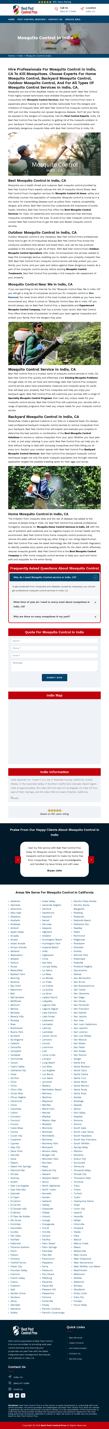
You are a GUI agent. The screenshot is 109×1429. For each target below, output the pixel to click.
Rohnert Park (81, 955)
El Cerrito (16, 1205)
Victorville (79, 1224)
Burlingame (17, 1039)
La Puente (47, 985)
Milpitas (46, 1116)
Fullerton (15, 1285)
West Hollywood (82, 1258)
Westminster (80, 1270)
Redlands (79, 916)
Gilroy (14, 1301)
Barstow (15, 982)
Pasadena (47, 1262)
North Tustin (49, 1189)
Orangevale (48, 1224)
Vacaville (78, 1216)
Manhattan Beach (52, 1089)
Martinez (47, 1097)
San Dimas (79, 1001)
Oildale (46, 1212)
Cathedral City (18, 1070)
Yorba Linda (80, 1293)
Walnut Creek (81, 1243)
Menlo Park (48, 1108)
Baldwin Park (18, 974)
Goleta (14, 1312)
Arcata (14, 939)
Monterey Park (50, 1143)
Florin (14, 1251)
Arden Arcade (18, 943)
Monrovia (47, 1128)
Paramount (48, 1258)
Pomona (46, 1297)
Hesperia (46, 928)
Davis (13, 1159)
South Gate (80, 1128)
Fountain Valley (19, 1270)
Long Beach (48, 1062)
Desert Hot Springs (21, 1166)
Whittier (78, 1278)
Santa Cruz (80, 1078)
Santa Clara (80, 1070)
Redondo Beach (82, 920)
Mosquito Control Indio (38, 55)
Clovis (14, 1105)
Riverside (78, 947)
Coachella (16, 1108)
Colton (14, 1112)
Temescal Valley (82, 1170)
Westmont (79, 1274)
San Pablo (79, 1047)
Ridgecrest (79, 939)
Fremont (15, 1274)
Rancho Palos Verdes (85, 901)
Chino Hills (16, 1089)
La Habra (47, 970)
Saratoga (79, 1101)
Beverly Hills (17, 1016)
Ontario (46, 1216)
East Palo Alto (18, 1189)
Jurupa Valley (49, 966)
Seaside (78, 1105)
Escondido (16, 1228)
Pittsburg (47, 1278)
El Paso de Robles (20, 1216)
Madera (46, 1085)
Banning (15, 978)
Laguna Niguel (50, 1008)
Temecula (79, 1166)
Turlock (78, 1193)
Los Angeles (48, 1070)
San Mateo (79, 1043)
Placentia (47, 1282)
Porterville (47, 1301)
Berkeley (15, 1012)
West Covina (80, 1255)
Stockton (79, 1155)
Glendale (15, 1305)
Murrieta (46, 1162)
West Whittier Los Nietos (87, 1266)
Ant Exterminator (78, 1348)
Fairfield (15, 1239)
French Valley (18, 1278)
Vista (76, 1235)
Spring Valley (81, 1147)
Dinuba (14, 1174)
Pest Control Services (31, 19)
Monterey (47, 1139)
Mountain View (50, 1159)
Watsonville (80, 1251)
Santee (77, 1097)
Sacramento (80, 970)
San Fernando (81, 1005)
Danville (15, 1155)
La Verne (47, 993)
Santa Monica (81, 1085)
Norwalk (46, 1193)
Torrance (78, 1182)
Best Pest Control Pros (53, 1425)
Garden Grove (18, 1293)
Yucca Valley (80, 1305)
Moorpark (47, 1147)
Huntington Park (51, 943)
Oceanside (47, 1208)
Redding (78, 912)
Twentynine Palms (84, 1201)
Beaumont (16, 989)
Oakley (45, 1205)
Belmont (15, 1005)
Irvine (45, 958)
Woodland (79, 1289)
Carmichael (17, 1058)
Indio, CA (90, 11)
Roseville (78, 962)
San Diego (79, 997)
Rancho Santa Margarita (81, 907)
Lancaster (47, 1024)
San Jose (79, 1020)
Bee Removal (75, 1337)
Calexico (15, 1043)
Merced (46, 1112)
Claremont (16, 1101)
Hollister (46, 935)
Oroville (46, 1232)
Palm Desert (48, 1243)
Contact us (55, 19)
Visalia (77, 1232)
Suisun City (80, 1159)
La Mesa (46, 974)
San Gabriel (80, 1012)
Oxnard (46, 1235)
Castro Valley (18, 1066)
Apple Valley (17, 932)
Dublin (14, 1182)
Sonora (77, 1124)
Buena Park (17, 1032)
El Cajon (15, 1197)
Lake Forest (48, 1016)
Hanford (46, 909)
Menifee (46, 1105)
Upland (78, 1212)
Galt (13, 1289)
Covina (14, 1132)
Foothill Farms (18, 1262)
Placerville (47, 1285)
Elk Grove (16, 1220)
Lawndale (47, 1032)
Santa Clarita (81, 1074)
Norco (45, 1182)
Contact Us (74, 1353)
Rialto (77, 932)
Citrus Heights (18, 1097)
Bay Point (16, 985)
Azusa (14, 966)
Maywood (47, 1101)
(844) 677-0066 (68, 11)
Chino (14, 1085)
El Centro (16, 1201)
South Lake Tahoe (84, 1132)
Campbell (16, 1051)
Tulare (77, 1189)
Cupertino (16, 1139)
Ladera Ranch (50, 997)
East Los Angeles (20, 1185)
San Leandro (81, 1028)
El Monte (15, 1212)
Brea (13, 1024)
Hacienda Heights (51, 905)
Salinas (77, 974)
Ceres (13, 1074)
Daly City (15, 1147)
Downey (15, 1178)
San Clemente (81, 993)
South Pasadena (83, 1135)
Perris (45, 1266)
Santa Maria (80, 1081)
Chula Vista (17, 1093)
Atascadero (17, 955)
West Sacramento (83, 1262)
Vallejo (77, 1220)
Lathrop (46, 1028)
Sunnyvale (79, 1162)
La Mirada (47, 978)
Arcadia (15, 935)
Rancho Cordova (51, 1308)
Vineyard (78, 1228)
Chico (13, 1081)
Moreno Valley (49, 1151)
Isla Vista (47, 962)
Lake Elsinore (49, 1012)
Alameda (15, 905)
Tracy (77, 1185)
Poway (45, 1305)
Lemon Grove (49, 1035)
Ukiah (77, 1205)
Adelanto (15, 901)
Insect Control (76, 1343)
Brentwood (16, 1028)
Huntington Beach (52, 939)
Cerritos (15, 1078)
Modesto (46, 1124)
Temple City (80, 1174)
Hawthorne (48, 912)
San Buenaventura (84, 985)
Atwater (15, 958)
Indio (20, 55)
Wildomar (79, 1282)
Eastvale (15, 1193)
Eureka (14, 1232)
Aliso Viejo (16, 912)
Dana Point (17, 1151)
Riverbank (79, 943)
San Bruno (79, 982)
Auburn (15, 962)
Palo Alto (47, 1255)
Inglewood (47, 955)
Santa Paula (80, 1089)
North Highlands (51, 1185)
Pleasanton (48, 1293)
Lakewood (47, 1020)
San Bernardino (82, 978)
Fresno (14, 1282)
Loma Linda (48, 1055)
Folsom (14, 1255)
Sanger (77, 1058)
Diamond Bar (18, 1170)
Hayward (47, 916)
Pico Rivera (48, 1274)
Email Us (18, 1389)
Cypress (15, 1143)
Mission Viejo (49, 1120)
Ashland (15, 951)
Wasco (77, 1247)
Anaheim (15, 920)
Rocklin (78, 951)
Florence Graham (20, 1247)
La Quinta (47, 989)
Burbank (15, 1035)
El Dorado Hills (19, 1208)
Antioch (15, 928)
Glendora (15, 1308)
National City (49, 1170)
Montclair (47, 1132)
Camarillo (16, 1047)
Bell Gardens (17, 997)
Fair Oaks (16, 1235)
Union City (79, 1208)
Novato (46, 1197)
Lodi (44, 1051)
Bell (12, 993)
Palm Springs (49, 1247)
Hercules (46, 924)
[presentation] (18, 859)
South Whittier (82, 1143)
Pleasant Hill (49, 1289)
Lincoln (46, 1043)
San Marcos (80, 1039)
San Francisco (81, 1008)
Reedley (78, 928)
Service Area (72, 19)
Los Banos (47, 1074)
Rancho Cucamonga (53, 1312)
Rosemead (79, 958)
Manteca (47, 1093)
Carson (14, 1062)
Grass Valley (48, 901)
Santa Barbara (82, 1066)
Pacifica (46, 1239)
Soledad (78, 1116)
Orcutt (45, 1228)
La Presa (46, 982)
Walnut (77, 1239)
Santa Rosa (80, 1093)
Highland (47, 932)
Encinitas (15, 1224)
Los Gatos (47, 1078)
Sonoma (78, 1120)
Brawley (15, 1020)
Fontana (15, 1258)
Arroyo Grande (18, 947)
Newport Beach (50, 1178)
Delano (14, 1162)
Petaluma (47, 1270)
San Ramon (80, 1055)
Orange (46, 1220)
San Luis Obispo (82, 1035)
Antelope (15, 924)
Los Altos (47, 1066)
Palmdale (47, 1251)
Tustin (77, 1197)
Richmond (79, 935)
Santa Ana (79, 1062)
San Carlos (79, 989)
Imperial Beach (50, 947)
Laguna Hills (49, 1005)
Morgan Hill (48, 1155)
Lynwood (47, 1081)
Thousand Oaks (82, 1178)
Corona (14, 1124)
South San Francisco (85, 1139)
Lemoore (47, 1039)
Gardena (15, 1297)
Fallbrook (16, 1243)
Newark (46, 1174)
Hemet (45, 920)
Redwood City (81, 924)
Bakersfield (17, 970)
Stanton (78, 1151)
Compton (16, 1116)
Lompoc (46, 1058)
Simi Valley (79, 1112)
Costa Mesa (17, 1128)
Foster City (16, 1266)
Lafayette (47, 1001)
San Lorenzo (80, 1032)
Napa (45, 1166)
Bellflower (16, 1001)
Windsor (78, 1285)
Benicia (14, 1008)
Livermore (47, 1047)
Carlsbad (15, 1055)
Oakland (46, 1201)
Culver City (16, 1135)
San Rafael (80, 1051)
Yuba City (79, 1297)
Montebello (48, 1135)
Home (11, 19)
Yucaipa (78, 1301)
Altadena (15, 916)
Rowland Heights (83, 966)
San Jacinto (80, 1016)
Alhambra (16, 909)
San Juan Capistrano (85, 1024)
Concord (15, 1120)
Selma (77, 1108)
